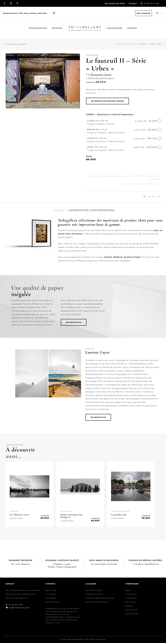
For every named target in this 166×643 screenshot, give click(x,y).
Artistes (57, 28)
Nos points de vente (115, 3)
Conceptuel (130, 598)
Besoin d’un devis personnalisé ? (21, 594)
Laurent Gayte (130, 44)
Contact (133, 3)
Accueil (71, 26)
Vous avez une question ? (17, 598)
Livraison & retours (94, 590)
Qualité (59, 210)
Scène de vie (131, 610)
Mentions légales (98, 639)
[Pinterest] (158, 197)
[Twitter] (143, 197)
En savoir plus (73, 322)
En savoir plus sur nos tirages (107, 101)
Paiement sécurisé (93, 594)
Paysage (129, 606)
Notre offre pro (53, 602)
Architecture (131, 594)
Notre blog (51, 590)
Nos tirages (51, 598)
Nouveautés (114, 28)
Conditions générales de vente (99, 598)
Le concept (51, 594)
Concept (132, 28)
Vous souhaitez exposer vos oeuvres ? (23, 590)
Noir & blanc (131, 602)
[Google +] (153, 197)
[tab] (59, 210)
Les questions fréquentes (97, 602)
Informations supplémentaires (92, 210)
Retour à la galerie (17, 44)
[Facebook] (148, 197)
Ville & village (131, 613)
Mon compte (142, 13)
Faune (128, 590)
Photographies (38, 28)
